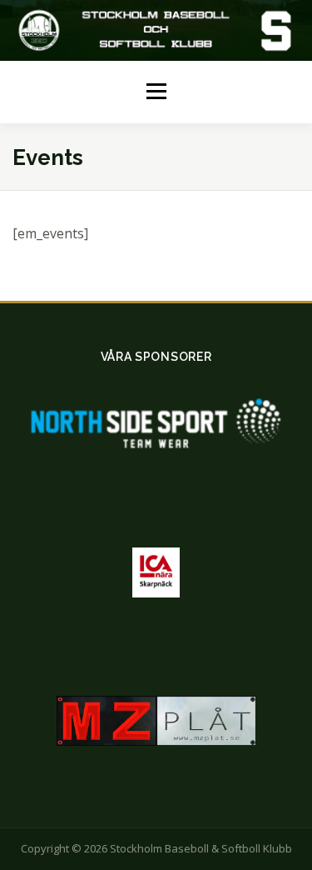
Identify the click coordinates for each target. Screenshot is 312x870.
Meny (156, 91)
